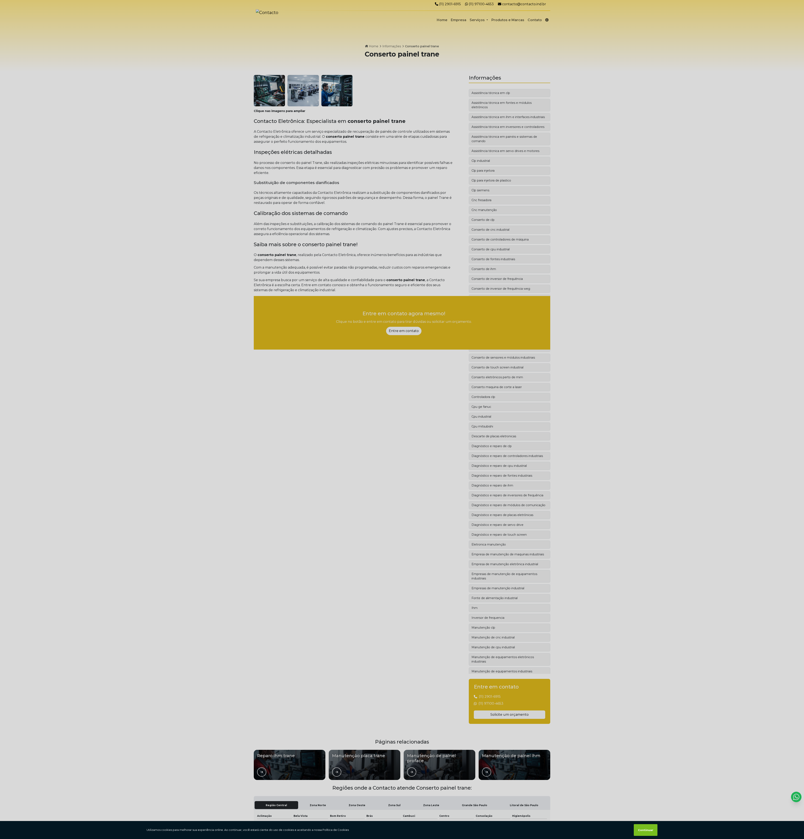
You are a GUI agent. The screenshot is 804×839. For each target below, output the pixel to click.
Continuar (645, 830)
